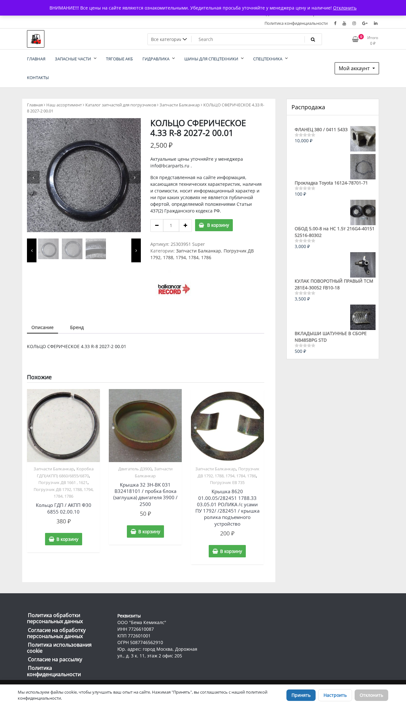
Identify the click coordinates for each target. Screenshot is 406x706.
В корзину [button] (67, 539)
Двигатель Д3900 (135, 469)
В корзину (218, 225)
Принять (301, 695)
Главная (35, 105)
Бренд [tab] (77, 327)
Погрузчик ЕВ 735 (227, 482)
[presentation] (33, 177)
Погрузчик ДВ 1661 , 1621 (63, 482)
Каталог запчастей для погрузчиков (120, 105)
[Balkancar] (174, 289)
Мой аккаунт (355, 68)
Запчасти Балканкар (180, 105)
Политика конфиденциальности (296, 23)
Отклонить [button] (345, 8)
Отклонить (371, 695)
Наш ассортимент (64, 105)
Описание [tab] (42, 327)
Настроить (335, 695)
